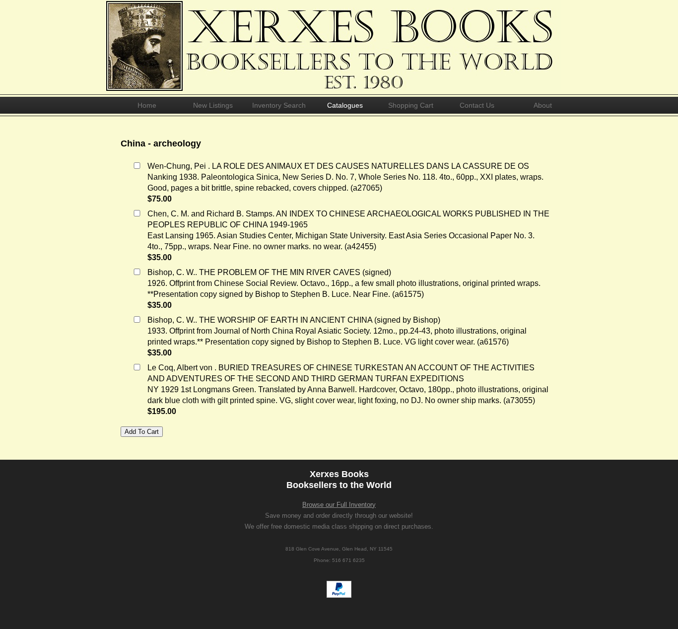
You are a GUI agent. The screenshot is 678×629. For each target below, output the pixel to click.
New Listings (213, 105)
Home (146, 105)
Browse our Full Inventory (339, 504)
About (543, 105)
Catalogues (345, 105)
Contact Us (477, 105)
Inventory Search (279, 105)
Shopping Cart (410, 105)
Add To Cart (142, 431)
